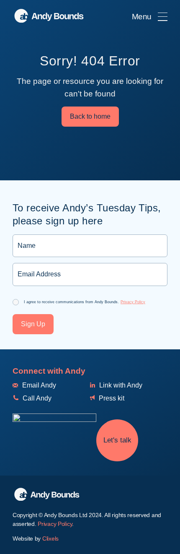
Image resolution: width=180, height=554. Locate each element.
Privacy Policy (133, 302)
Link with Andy (120, 385)
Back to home (90, 116)
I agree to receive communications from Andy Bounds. (84, 302)
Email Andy (38, 385)
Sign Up (33, 324)
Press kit (110, 398)
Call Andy (36, 398)
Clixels (50, 538)
